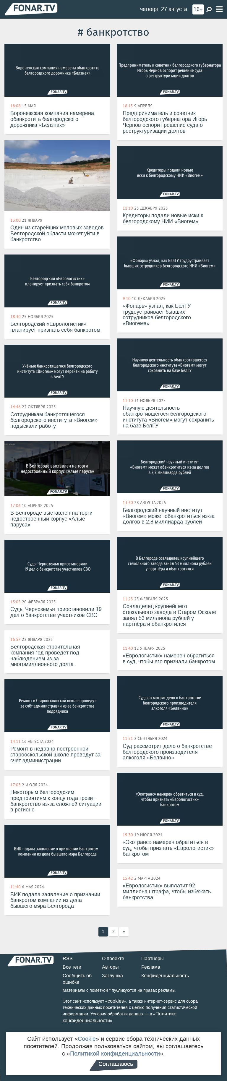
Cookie (87, 1039)
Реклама (150, 967)
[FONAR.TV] (31, 9)
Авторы (110, 967)
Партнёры (152, 958)
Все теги (72, 967)
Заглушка (112, 976)
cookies (116, 1001)
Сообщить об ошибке (77, 979)
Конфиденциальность (165, 976)
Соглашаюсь (115, 1064)
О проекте (113, 958)
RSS (68, 958)
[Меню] (219, 9)
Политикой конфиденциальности (115, 1053)
